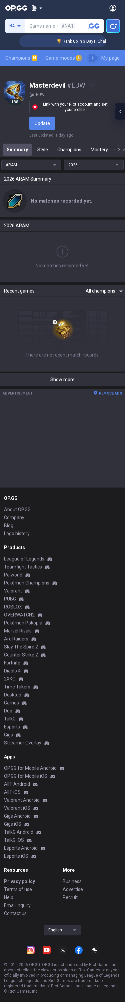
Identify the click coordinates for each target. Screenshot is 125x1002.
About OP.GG (17, 509)
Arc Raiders (16, 638)
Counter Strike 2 (21, 654)
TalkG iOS (14, 840)
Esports (12, 726)
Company (14, 517)
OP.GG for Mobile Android (30, 768)
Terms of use (18, 889)
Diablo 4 (12, 670)
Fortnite (12, 662)
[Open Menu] (113, 8)
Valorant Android (22, 800)
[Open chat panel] (120, 111)
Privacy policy (19, 881)
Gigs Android (17, 816)
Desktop (12, 694)
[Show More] (37, 8)
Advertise (73, 889)
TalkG (10, 718)
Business (72, 881)
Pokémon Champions (26, 582)
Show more (62, 379)
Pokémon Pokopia (23, 622)
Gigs (8, 734)
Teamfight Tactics (23, 566)
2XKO (10, 678)
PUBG (10, 598)
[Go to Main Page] (16, 8)
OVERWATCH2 (19, 614)
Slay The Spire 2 (21, 646)
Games (11, 702)
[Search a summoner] (94, 26)
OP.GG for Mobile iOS (25, 776)
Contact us (15, 913)
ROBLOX (13, 606)
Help (8, 897)
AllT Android (17, 784)
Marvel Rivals (18, 630)
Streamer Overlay (22, 742)
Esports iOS (16, 856)
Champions (20, 58)
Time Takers (17, 686)
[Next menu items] (92, 58)
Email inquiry (17, 905)
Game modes (62, 58)
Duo (8, 710)
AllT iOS (12, 792)
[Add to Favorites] (92, 85)
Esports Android (21, 848)
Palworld (13, 574)
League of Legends (24, 558)
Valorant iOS (17, 808)
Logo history (17, 533)
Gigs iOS (12, 824)
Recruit (70, 897)
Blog (8, 525)
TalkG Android (18, 832)
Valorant (13, 590)
